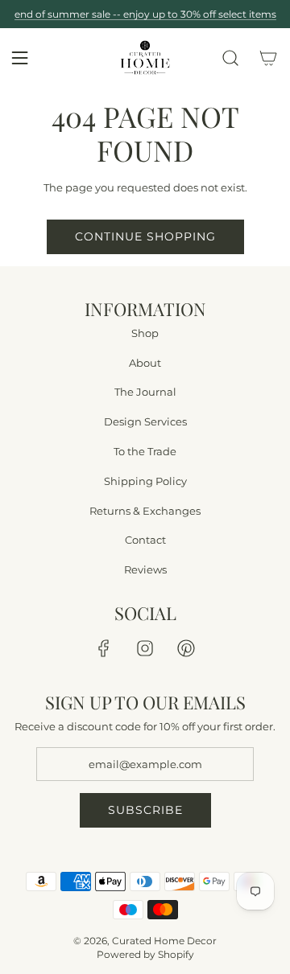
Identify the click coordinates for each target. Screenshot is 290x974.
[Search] (231, 58)
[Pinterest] (186, 648)
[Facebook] (104, 648)
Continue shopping (145, 236)
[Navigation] (19, 58)
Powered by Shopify (145, 954)
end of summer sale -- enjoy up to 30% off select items (145, 14)
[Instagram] (145, 648)
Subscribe (145, 810)
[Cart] (269, 58)
